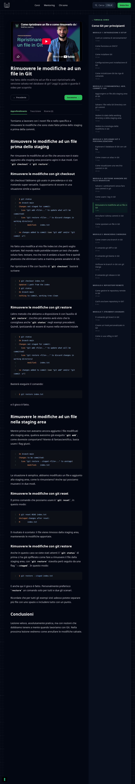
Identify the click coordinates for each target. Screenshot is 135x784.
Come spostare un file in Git (107, 225)
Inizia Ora (124, 5)
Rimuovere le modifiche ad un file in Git (111, 207)
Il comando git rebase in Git (107, 276)
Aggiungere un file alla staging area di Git (111, 96)
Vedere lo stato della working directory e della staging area (108, 118)
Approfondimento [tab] (19, 111)
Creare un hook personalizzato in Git (110, 328)
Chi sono (63, 5)
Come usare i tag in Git (105, 198)
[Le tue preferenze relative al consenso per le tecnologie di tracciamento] (4, 779)
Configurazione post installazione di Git (111, 65)
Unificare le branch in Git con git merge (109, 267)
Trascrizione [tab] (35, 111)
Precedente (19, 97)
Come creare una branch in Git (109, 240)
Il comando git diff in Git (106, 249)
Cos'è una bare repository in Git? (109, 302)
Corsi (37, 5)
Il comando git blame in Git (107, 257)
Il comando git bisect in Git (107, 318)
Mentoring (49, 5)
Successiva (73, 97)
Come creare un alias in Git (107, 158)
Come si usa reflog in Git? (106, 337)
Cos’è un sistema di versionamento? (111, 39)
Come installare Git (103, 55)
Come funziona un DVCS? (106, 47)
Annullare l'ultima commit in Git (109, 217)
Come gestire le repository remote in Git (110, 293)
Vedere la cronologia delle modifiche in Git (106, 129)
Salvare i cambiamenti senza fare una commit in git (110, 188)
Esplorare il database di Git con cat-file (111, 149)
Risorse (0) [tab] (48, 111)
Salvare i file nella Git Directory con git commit (110, 107)
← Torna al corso (100, 20)
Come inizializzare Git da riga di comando (109, 76)
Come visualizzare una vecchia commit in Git (108, 168)
